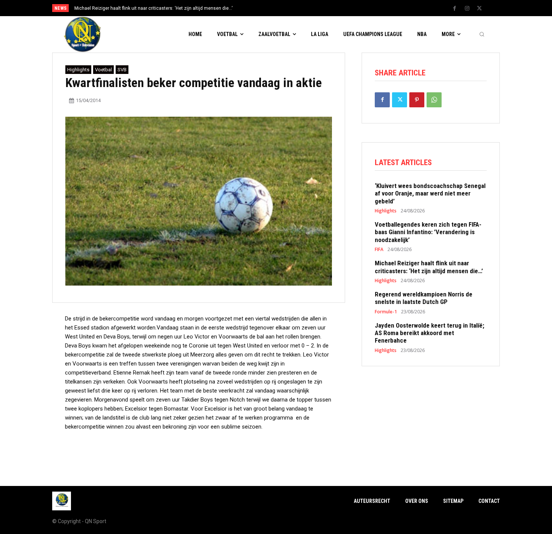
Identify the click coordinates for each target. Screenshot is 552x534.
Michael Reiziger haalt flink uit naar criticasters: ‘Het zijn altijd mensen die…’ (153, 8)
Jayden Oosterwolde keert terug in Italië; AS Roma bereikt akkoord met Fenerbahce (429, 333)
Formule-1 (386, 312)
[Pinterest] (416, 99)
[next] (301, 8)
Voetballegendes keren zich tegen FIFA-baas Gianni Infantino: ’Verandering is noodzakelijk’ (428, 232)
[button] (481, 34)
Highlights (78, 69)
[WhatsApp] (434, 99)
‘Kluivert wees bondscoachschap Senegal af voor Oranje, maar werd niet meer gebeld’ (430, 193)
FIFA (379, 249)
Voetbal (103, 69)
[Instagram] (467, 8)
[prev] (289, 8)
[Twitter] (479, 8)
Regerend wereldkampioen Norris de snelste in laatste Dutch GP (423, 297)
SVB (122, 69)
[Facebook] (454, 8)
